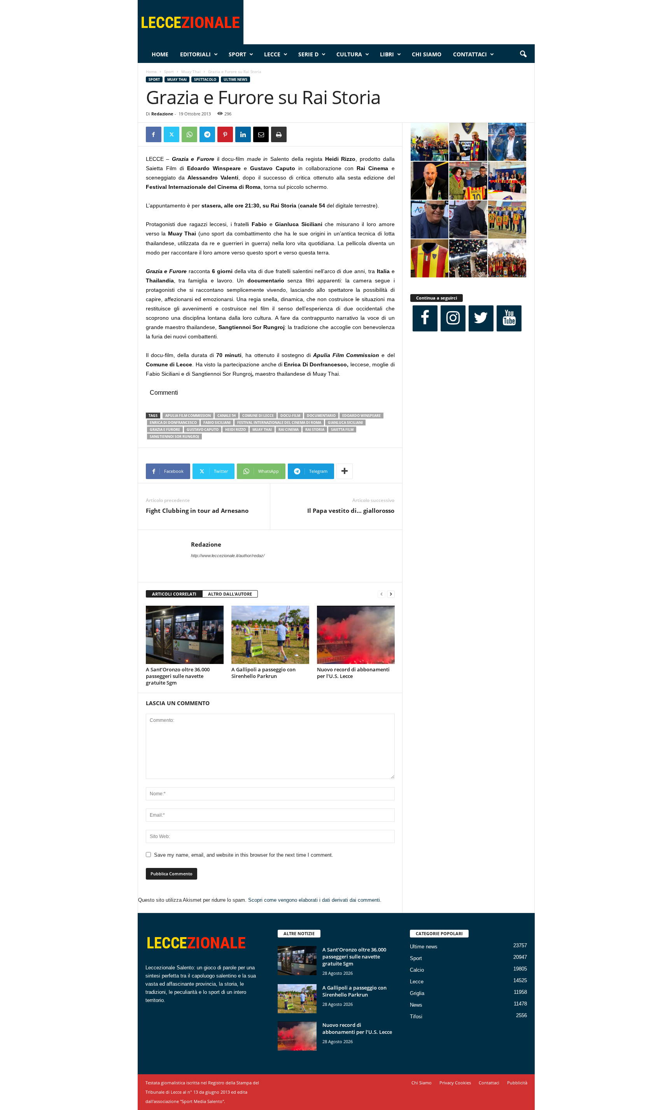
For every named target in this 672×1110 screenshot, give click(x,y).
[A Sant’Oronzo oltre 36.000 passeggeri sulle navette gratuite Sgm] (185, 635)
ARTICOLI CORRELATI (174, 594)
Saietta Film (342, 429)
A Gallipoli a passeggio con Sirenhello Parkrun (263, 673)
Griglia (417, 993)
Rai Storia (314, 429)
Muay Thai (191, 71)
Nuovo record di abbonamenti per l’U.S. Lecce (353, 673)
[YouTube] (509, 318)
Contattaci (470, 54)
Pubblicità (517, 1083)
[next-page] (391, 594)
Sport (237, 54)
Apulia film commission (188, 415)
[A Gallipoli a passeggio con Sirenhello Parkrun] (270, 635)
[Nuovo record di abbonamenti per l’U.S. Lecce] (356, 635)
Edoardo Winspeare (361, 415)
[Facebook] (153, 134)
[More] (344, 471)
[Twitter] (171, 134)
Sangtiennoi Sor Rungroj (174, 436)
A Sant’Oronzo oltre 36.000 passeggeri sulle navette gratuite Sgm (178, 676)
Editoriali (195, 54)
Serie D (308, 54)
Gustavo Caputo (203, 429)
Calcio (417, 970)
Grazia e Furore (165, 429)
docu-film (290, 415)
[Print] (279, 134)
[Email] (261, 134)
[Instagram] (453, 318)
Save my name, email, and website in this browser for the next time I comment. (243, 855)
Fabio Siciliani (217, 422)
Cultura (349, 54)
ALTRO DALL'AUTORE (230, 594)
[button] (523, 54)
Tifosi (416, 1016)
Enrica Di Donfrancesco (173, 422)
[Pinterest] (225, 134)
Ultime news (235, 79)
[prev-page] (381, 594)
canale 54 (226, 415)
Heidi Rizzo (235, 429)
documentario (321, 415)
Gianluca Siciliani (345, 422)
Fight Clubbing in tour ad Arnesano (197, 510)
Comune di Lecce (258, 415)
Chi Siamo (426, 54)
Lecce (272, 54)
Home (160, 54)
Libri (387, 54)
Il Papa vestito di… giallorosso (350, 510)
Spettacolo (205, 79)
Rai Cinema (288, 429)
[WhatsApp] (189, 134)
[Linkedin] (243, 134)
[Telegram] (207, 134)
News (416, 1005)
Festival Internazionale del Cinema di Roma (279, 422)
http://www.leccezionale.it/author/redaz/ (227, 555)
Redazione (162, 114)
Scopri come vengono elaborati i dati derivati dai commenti (314, 900)
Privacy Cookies (455, 1083)
